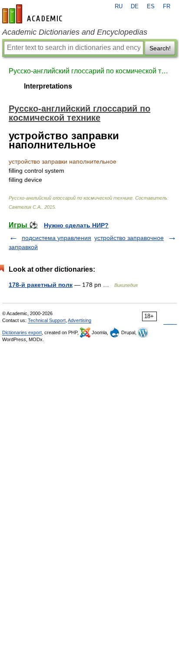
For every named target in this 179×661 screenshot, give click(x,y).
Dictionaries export (22, 332)
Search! (160, 48)
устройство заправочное (129, 237)
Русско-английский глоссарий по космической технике (89, 71)
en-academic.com (33, 13)
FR (166, 6)
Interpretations (48, 86)
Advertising (79, 320)
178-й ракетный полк (41, 284)
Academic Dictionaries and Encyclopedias (74, 32)
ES (151, 6)
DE (135, 6)
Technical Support (47, 320)
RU (119, 6)
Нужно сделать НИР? (76, 225)
